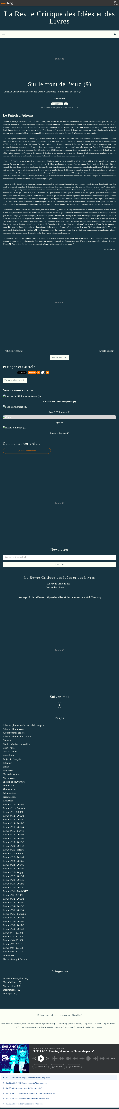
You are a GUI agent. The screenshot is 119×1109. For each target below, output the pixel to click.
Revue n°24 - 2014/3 (13, 864)
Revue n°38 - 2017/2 (13, 921)
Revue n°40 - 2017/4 (13, 929)
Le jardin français (12, 759)
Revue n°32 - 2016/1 (13, 898)
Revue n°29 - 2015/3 (13, 883)
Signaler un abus (110, 1023)
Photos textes (10, 789)
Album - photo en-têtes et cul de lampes (23, 725)
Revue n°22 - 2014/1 (13, 857)
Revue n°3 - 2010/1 (13, 895)
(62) (12, 989)
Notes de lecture (11, 774)
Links (6, 766)
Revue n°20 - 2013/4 (13, 846)
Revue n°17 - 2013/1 (13, 834)
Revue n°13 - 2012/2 (13, 819)
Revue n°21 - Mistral (13, 849)
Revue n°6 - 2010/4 (13, 940)
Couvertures (9, 747)
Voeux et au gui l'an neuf (15, 959)
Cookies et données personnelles (74, 1027)
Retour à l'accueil (59, 357)
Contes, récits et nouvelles (16, 744)
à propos (76, 1067)
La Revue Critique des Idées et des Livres (59, 17)
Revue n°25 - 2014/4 (13, 868)
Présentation (9, 793)
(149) (15, 978)
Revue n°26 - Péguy (13, 872)
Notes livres (9, 778)
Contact (7, 740)
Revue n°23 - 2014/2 (13, 861)
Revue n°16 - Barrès (13, 830)
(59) (10, 993)
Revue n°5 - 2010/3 (13, 936)
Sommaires (8, 955)
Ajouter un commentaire (26, 451)
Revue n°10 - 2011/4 (13, 804)
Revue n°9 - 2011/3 (13, 951)
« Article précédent (12, 350)
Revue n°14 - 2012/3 (13, 823)
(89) (12, 986)
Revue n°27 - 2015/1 (13, 876)
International (59, 99)
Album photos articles (14, 732)
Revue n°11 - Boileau (14, 808)
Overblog (77, 1015)
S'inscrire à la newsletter (15, 380)
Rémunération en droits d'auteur (35, 1027)
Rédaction (8, 800)
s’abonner (42, 1067)
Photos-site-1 (10, 785)
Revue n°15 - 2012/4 (13, 827)
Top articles (88, 1023)
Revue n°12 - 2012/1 (13, 815)
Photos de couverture (14, 781)
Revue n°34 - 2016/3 (13, 906)
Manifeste (8, 770)
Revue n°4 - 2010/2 (13, 932)
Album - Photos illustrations (17, 736)
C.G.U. (18, 1027)
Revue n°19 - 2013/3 (13, 842)
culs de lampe (10, 751)
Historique (8, 755)
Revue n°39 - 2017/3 (13, 925)
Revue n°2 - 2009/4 (13, 853)
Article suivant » (107, 350)
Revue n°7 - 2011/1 (13, 944)
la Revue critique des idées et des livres (56, 597)
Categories (51, 91)
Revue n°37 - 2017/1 (13, 917)
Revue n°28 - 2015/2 (13, 880)
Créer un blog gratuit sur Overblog (70, 1023)
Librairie (7, 763)
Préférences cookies (95, 1027)
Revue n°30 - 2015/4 (13, 887)
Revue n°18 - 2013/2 (13, 838)
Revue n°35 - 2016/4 (13, 910)
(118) (12, 982)
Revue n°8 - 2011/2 (13, 947)
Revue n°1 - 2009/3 (13, 812)
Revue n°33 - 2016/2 (13, 902)
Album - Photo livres (13, 729)
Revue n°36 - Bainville (14, 913)
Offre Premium (54, 1027)
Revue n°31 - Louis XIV (15, 891)
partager (59, 1067)
